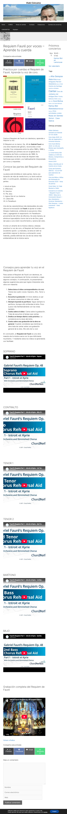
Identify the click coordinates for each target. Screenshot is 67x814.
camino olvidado (54, 88)
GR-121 (51, 101)
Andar (59, 79)
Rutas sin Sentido (56, 116)
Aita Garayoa (57, 76)
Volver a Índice (9, 740)
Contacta (31, 24)
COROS (10, 24)
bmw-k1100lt (59, 84)
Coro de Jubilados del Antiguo (56, 94)
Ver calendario (54, 66)
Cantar (52, 91)
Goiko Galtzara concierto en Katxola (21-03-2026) (55, 132)
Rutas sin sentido (21, 24)
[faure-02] (13, 121)
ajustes (45, 812)
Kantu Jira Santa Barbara (55, 103)
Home (3, 24)
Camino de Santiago (55, 86)
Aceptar (54, 811)
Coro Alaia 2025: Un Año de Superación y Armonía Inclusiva (55, 139)
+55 (49, 76)
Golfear (59, 98)
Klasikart (15, 29)
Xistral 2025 (52, 161)
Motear (60, 109)
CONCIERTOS (6, 29)
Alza (55, 79)
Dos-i (57, 96)
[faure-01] (35, 88)
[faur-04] (35, 117)
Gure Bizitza (58, 101)
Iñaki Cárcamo (33, 3)
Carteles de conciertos (54, 24)
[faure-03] (13, 90)
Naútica (50, 111)
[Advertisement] (24, 253)
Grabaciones (41, 24)
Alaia (51, 79)
